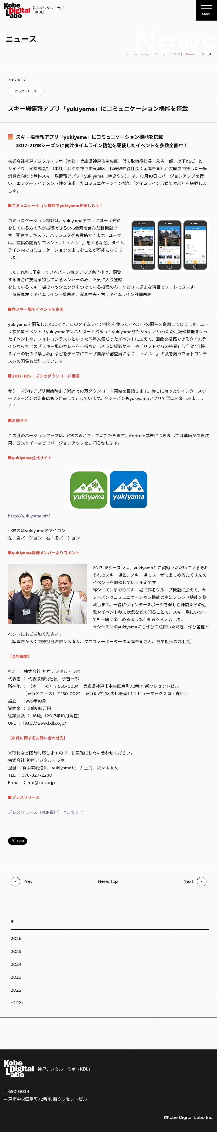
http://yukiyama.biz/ (29, 516)
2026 (16, 938)
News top (108, 881)
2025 (16, 951)
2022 (16, 990)
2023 (16, 977)
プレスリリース (26, 91)
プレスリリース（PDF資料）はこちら (43, 812)
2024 (16, 964)
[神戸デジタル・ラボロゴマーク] (48, 1068)
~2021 (17, 1003)
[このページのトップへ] (206, 1036)
